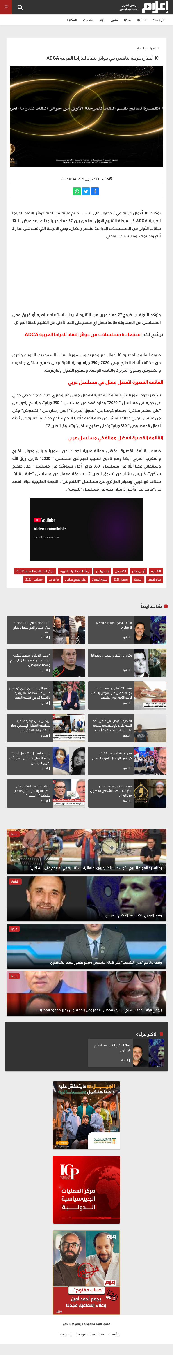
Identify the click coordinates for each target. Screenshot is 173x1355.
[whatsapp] (77, 191)
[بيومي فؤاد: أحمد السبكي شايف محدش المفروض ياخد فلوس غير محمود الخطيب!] (86, 993)
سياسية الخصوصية (90, 1334)
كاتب (105, 179)
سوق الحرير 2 (99, 579)
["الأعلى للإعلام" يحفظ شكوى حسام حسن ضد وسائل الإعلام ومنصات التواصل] (69, 663)
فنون (114, 20)
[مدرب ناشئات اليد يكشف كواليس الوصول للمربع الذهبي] (150, 761)
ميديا (127, 20)
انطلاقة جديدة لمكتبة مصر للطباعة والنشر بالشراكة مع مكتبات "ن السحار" (32, 790)
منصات (88, 20)
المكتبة (72, 20)
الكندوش (120, 571)
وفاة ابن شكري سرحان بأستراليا (111, 655)
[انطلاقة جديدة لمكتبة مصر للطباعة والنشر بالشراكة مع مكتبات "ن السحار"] (69, 793)
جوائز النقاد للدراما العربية (74, 571)
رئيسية (138, 579)
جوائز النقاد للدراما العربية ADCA (35, 571)
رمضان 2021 (121, 579)
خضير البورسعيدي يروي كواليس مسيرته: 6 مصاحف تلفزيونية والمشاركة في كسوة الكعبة (29, 692)
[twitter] (86, 191)
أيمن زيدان (138, 571)
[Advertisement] (86, 274)
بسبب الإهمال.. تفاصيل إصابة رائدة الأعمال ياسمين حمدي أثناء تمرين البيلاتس (29, 758)
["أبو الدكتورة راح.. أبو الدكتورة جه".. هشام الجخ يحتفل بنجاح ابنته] (69, 630)
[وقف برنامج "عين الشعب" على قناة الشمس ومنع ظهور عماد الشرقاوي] (86, 946)
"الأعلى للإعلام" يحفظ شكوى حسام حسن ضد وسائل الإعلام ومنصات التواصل (30, 660)
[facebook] (95, 191)
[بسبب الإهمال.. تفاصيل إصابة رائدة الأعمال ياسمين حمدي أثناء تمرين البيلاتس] (69, 761)
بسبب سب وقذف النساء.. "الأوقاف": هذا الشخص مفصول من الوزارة (111, 790)
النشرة (141, 20)
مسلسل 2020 (34, 579)
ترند (101, 20)
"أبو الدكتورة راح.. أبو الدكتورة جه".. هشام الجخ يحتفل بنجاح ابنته (31, 627)
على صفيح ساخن (75, 579)
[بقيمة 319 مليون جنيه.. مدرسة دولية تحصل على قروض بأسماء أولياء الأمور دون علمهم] (150, 695)
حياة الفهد (154, 579)
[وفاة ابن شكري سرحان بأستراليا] (150, 663)
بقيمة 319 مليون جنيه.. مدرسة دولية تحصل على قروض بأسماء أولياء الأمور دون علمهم (111, 692)
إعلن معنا (64, 1334)
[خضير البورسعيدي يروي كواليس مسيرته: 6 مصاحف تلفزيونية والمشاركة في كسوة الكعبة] (69, 695)
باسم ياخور (102, 571)
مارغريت (54, 579)
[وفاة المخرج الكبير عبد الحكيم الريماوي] (150, 630)
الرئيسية (158, 20)
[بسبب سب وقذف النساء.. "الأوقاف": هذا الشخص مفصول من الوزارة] (150, 793)
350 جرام (156, 571)
